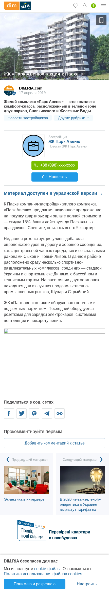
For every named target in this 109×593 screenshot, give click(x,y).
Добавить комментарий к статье (55, 443)
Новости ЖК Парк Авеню (67, 146)
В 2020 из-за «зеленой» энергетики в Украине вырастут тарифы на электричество (80, 507)
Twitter (22, 416)
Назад (14, 17)
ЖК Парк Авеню (64, 141)
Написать (57, 177)
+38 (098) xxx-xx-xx (57, 165)
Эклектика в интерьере (24, 499)
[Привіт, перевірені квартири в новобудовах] (54, 539)
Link (59, 416)
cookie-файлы (47, 569)
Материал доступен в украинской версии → (53, 193)
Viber (34, 416)
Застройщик (57, 137)
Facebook (9, 416)
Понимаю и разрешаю (35, 584)
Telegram (47, 416)
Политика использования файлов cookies (43, 574)
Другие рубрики (71, 118)
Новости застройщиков (28, 118)
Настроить (87, 584)
